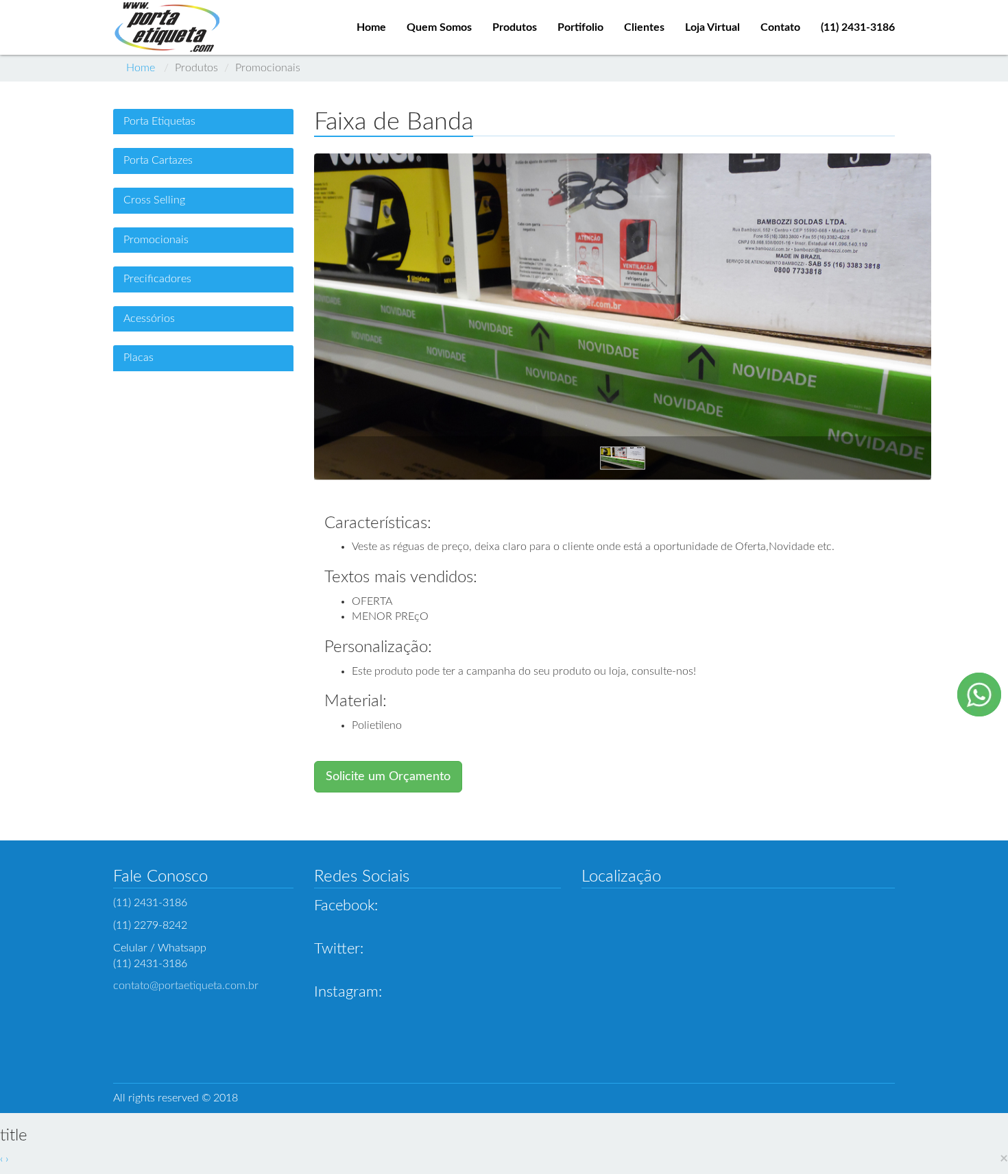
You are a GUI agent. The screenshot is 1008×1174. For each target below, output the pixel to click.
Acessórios (149, 318)
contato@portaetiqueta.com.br (186, 985)
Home (140, 67)
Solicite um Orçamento (388, 777)
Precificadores (157, 278)
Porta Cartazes (158, 160)
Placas (138, 357)
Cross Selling (154, 200)
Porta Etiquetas (159, 121)
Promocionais (156, 239)
